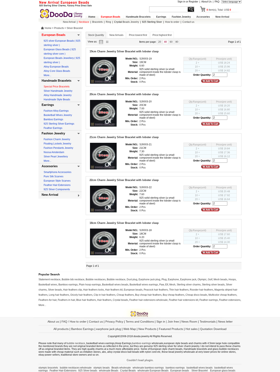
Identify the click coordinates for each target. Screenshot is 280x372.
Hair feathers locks (93, 289)
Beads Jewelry (126, 22)
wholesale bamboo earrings (148, 367)
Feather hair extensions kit (183, 300)
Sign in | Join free (167, 321)
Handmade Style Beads (57, 99)
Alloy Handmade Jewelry (58, 95)
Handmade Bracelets (138, 16)
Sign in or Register (188, 1)
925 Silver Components (57, 189)
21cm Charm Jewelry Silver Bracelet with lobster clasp (124, 137)
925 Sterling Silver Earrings (59, 123)
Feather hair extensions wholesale (148, 300)
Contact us (188, 22)
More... (47, 75)
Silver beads (55, 289)
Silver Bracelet (75, 28)
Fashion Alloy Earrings (56, 110)
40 (165, 41)
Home (91, 16)
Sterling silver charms (189, 284)
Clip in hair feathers (104, 294)
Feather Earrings (53, 128)
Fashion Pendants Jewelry (58, 148)
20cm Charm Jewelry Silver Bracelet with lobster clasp (124, 94)
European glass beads (222, 370)
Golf (210, 279)
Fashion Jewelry (181, 16)
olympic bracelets (48, 367)
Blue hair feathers (86, 300)
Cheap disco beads (196, 294)
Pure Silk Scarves (53, 176)
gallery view (108, 41)
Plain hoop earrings (90, 284)
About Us (206, 1)
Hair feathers (104, 300)
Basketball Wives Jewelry (58, 115)
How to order (172, 22)
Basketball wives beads (115, 284)
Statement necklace (49, 279)
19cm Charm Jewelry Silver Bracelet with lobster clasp (124, 51)
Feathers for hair (48, 300)
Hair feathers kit (114, 289)
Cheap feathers (125, 294)
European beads (133, 289)
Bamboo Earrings (53, 119)
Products (59, 28)
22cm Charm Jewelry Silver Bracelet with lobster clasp (124, 180)
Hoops (232, 279)
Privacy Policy (114, 321)
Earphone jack (188, 279)
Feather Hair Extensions (57, 185)
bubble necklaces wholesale (76, 367)
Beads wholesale (121, 367)
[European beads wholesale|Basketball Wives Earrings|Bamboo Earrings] (62, 13)
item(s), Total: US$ (219, 9)
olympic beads (101, 367)
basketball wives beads (200, 367)
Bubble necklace (116, 279)
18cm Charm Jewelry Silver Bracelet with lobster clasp (124, 222)
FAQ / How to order (74, 321)
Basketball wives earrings (144, 284)
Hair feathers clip (72, 289)
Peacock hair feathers (156, 289)
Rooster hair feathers (201, 289)
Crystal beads (120, 300)
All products (61, 329)
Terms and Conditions (140, 321)
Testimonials (208, 321)
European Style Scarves (57, 180)
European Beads (110, 16)
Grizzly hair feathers (81, 294)
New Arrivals (116, 35)
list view (102, 41)
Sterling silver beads (213, 284)
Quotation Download (213, 329)
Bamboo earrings (68, 284)
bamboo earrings (141, 343)
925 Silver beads (87, 370)
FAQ (217, 1)
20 (159, 41)
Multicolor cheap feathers (222, 294)
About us (53, 321)
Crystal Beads (128, 370)
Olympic (202, 279)
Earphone (173, 279)
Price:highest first (162, 35)
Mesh (172, 284)
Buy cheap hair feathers (148, 294)
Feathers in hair (66, 300)
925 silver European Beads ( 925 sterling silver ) (62, 43)
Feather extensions (229, 300)
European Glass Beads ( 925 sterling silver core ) (60, 51)
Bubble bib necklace (73, 279)
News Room (189, 321)
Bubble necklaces (96, 279)
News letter (225, 321)
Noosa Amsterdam (54, 152)
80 (176, 41)
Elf (166, 284)
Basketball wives (48, 284)
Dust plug (132, 279)
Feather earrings (208, 300)
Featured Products (171, 329)
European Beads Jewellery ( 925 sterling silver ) (62, 60)
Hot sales (192, 329)
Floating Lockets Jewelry (57, 143)
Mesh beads (220, 279)
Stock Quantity (96, 35)
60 (171, 41)
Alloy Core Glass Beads (57, 71)
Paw (161, 284)
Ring (108, 22)
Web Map (129, 329)
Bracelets (97, 22)
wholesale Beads (108, 370)
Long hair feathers (59, 294)
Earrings (161, 16)
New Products (147, 329)
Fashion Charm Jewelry (57, 139)
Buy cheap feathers (173, 294)
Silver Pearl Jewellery (56, 156)
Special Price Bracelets (56, 86)
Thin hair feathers (179, 289)
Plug (164, 279)
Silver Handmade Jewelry (58, 90)
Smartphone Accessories (57, 172)
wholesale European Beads (153, 370)
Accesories (203, 16)
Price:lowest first (138, 35)
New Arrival (222, 16)
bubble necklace (76, 343)
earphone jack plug (108, 329)
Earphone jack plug (149, 279)
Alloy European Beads (56, 66)
